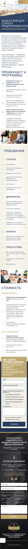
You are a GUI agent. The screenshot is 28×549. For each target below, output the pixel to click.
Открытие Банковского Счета (14, 397)
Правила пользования (14, 544)
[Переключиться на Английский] (20, 2)
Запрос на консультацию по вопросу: (13, 391)
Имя (4, 379)
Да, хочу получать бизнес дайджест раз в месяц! (13, 418)
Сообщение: (7, 406)
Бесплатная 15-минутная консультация (6, 495)
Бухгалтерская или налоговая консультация (20, 499)
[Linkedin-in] (16, 479)
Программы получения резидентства (19, 502)
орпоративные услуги (6, 502)
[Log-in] (26, 2)
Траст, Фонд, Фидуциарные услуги (13, 403)
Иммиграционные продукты (14, 399)
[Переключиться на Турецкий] (22, 2)
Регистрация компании (12, 394)
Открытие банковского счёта (6, 499)
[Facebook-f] (12, 479)
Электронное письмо (10, 385)
